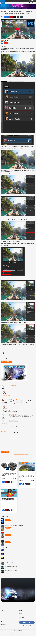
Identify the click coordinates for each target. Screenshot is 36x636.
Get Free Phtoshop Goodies (6, 361)
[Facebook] (2, 482)
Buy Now (8, 520)
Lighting (20, 614)
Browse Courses (26, 622)
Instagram (3, 352)
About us (2, 621)
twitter (3, 356)
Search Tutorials (26, 625)
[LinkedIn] (4, 482)
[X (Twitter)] (8, 482)
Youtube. (3, 353)
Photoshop (20, 607)
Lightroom (20, 609)
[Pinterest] (6, 482)
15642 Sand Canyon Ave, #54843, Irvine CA (18, 633)
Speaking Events (3, 625)
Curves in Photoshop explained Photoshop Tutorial (10, 562)
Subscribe (2, 40)
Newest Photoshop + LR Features (5, 607)
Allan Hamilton (4, 402)
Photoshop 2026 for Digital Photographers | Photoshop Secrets (14, 525)
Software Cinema (21, 617)
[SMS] (11, 482)
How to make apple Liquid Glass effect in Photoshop (11, 570)
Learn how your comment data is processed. (21, 454)
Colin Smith (3, 478)
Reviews (2, 609)
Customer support (3, 624)
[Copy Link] (9, 482)
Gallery (2, 610)
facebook (3, 355)
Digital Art (20, 613)
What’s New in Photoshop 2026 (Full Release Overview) (11, 566)
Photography (20, 610)
